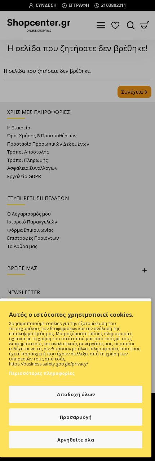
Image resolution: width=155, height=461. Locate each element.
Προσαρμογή (76, 417)
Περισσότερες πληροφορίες (42, 373)
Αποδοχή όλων (76, 394)
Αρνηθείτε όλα (75, 439)
